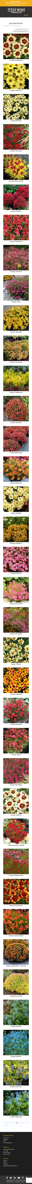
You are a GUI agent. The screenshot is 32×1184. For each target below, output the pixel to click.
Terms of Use (6, 1154)
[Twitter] (12, 5)
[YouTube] (17, 5)
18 (7, 1125)
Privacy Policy (6, 1152)
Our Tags (5, 1151)
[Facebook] (10, 5)
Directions (5, 1164)
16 (27, 1123)
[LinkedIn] (15, 5)
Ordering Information (8, 1149)
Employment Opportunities (10, 1166)
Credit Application (7, 1142)
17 (4, 1125)
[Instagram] (22, 5)
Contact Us (6, 1137)
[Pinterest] (20, 5)
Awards (5, 1160)
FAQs (4, 1141)
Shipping (5, 1139)
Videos (5, 1162)
